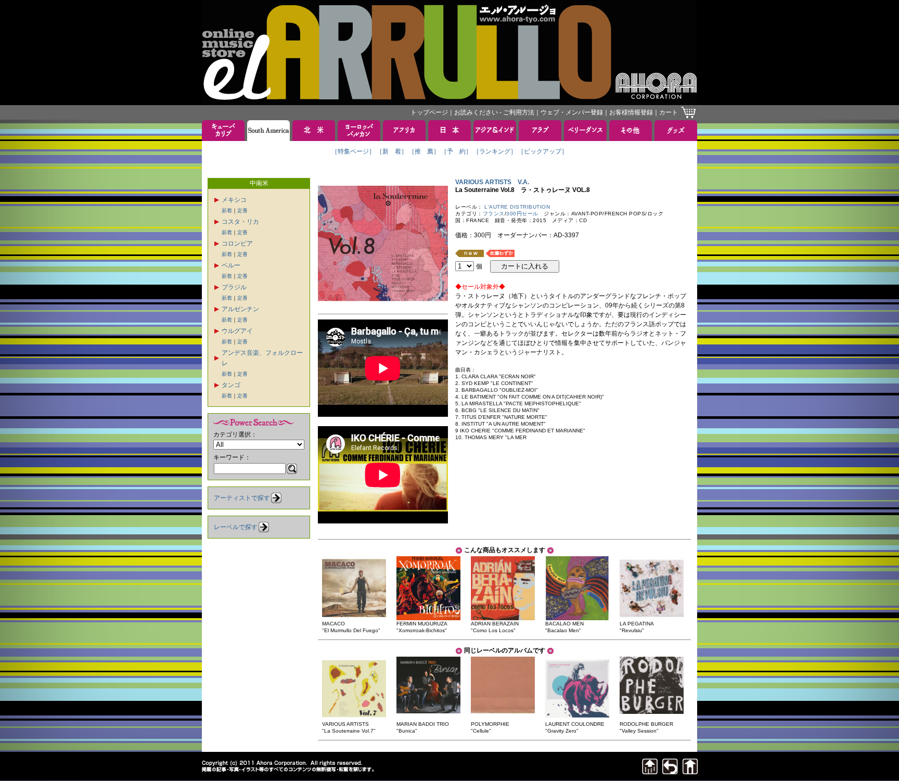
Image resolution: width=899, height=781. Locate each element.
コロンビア (237, 243)
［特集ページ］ (353, 151)
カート (668, 112)
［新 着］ (391, 151)
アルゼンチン (240, 309)
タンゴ (231, 385)
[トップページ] (690, 771)
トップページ (429, 112)
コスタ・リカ (240, 221)
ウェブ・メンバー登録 (572, 112)
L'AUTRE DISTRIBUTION (517, 207)
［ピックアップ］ (543, 151)
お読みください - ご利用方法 (494, 112)
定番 (242, 210)
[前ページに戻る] (670, 771)
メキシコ (234, 199)
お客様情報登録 (631, 112)
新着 (227, 210)
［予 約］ (456, 151)
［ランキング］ (495, 151)
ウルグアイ (237, 331)
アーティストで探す (242, 498)
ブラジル (234, 287)
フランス (494, 213)
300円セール (522, 213)
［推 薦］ (424, 151)
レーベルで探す (236, 527)
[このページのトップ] (650, 771)
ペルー (231, 265)
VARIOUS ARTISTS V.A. (492, 182)
